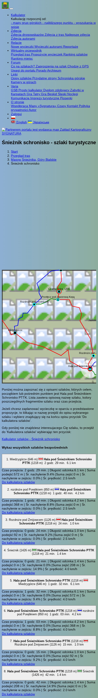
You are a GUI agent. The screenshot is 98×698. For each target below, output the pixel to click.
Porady (41, 70)
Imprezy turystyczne (45, 98)
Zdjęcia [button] (16, 31)
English (21, 122)
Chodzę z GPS (78, 66)
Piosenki (66, 98)
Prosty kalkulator (30, 90)
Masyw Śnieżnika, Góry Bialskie (34, 159)
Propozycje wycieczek (47, 54)
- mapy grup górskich (26, 23)
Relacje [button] (16, 42)
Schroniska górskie (71, 78)
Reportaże (70, 46)
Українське (40, 122)
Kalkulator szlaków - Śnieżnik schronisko (31, 439)
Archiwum (54, 70)
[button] (13, 118)
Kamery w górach (23, 82)
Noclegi (72, 94)
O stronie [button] (17, 102)
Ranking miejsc (22, 58)
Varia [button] (14, 86)
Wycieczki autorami (48, 46)
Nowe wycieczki (22, 46)
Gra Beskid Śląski (54, 94)
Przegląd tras (21, 54)
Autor (32, 110)
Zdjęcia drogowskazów (28, 34)
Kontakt (73, 106)
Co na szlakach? (23, 66)
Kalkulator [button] (18, 15)
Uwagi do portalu (23, 70)
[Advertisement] (49, 218)
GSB (14, 90)
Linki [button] (14, 74)
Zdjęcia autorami (23, 38)
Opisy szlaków (21, 78)
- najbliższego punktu (58, 23)
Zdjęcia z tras (55, 34)
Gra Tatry (34, 94)
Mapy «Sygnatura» (43, 106)
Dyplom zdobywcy (56, 90)
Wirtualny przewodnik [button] (26, 50)
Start (14, 151)
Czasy (62, 106)
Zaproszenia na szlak (51, 66)
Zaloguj (16, 114)
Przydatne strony (45, 78)
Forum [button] (16, 62)
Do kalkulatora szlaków (18, 482)
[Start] (6, 7)
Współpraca (20, 106)
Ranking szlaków (75, 54)
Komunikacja (20, 98)
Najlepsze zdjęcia (77, 34)
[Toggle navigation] (11, 8)
